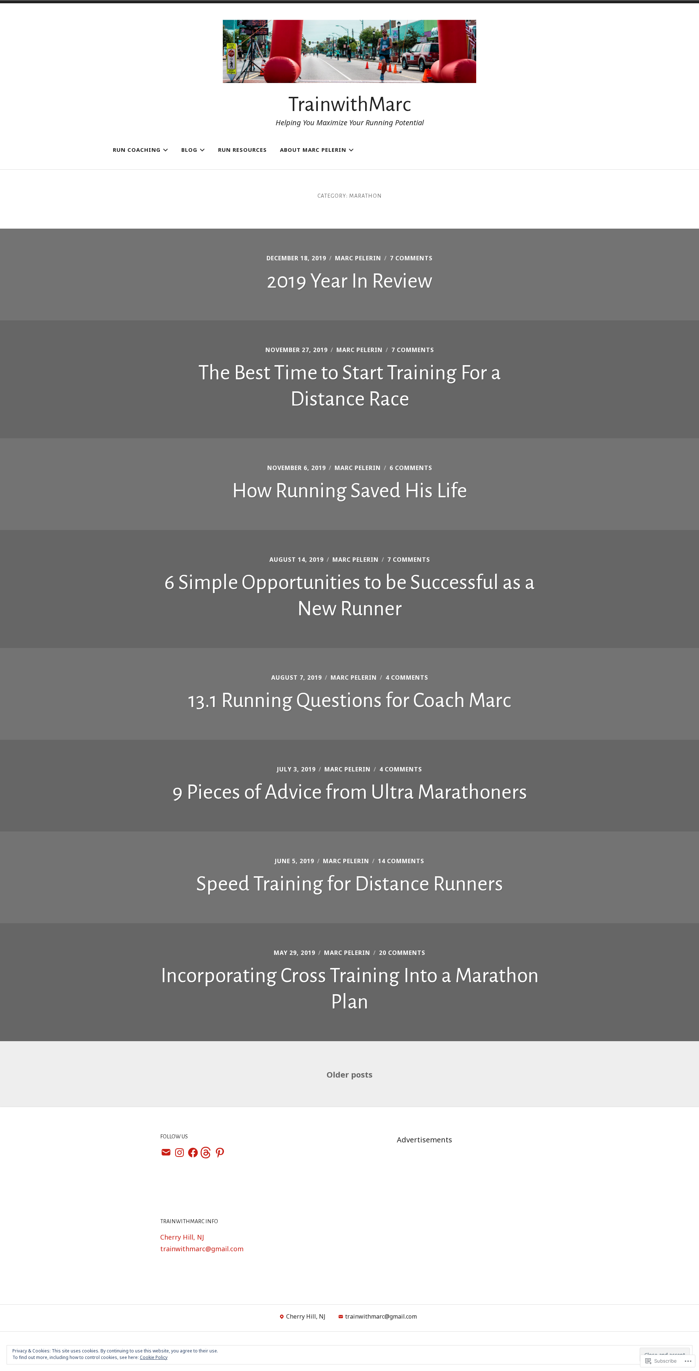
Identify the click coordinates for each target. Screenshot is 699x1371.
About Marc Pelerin (313, 149)
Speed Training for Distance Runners (349, 884)
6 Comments (411, 468)
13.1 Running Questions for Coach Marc (349, 700)
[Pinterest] (220, 1153)
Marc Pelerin (358, 258)
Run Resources (242, 149)
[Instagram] (179, 1153)
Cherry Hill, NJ (182, 1237)
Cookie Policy (153, 1357)
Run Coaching (137, 149)
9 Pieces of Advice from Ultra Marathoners (349, 792)
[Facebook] (193, 1153)
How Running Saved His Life (349, 491)
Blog (189, 149)
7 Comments (411, 258)
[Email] (166, 1153)
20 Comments (402, 953)
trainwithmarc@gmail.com (202, 1248)
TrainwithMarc (349, 104)
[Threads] (206, 1153)
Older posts (349, 1074)
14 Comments (401, 861)
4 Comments (407, 677)
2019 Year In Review (349, 281)
